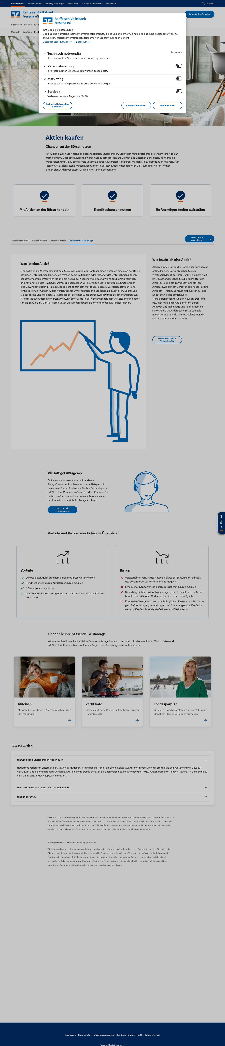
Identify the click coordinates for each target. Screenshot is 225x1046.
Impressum (81, 41)
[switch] (179, 66)
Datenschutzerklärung (56, 41)
